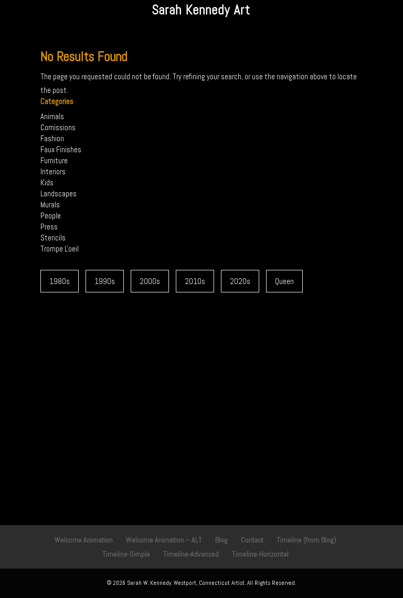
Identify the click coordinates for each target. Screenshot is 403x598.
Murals (50, 204)
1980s (59, 281)
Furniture (54, 160)
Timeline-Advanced (191, 554)
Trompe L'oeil (59, 249)
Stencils (53, 238)
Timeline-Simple (126, 554)
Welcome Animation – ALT (164, 539)
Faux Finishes (60, 149)
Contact (252, 539)
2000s (150, 281)
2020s (240, 281)
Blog (221, 539)
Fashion (52, 138)
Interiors (53, 171)
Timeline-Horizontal (260, 554)
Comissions (58, 127)
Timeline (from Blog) (306, 539)
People (50, 216)
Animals (52, 116)
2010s (195, 281)
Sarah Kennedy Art (201, 10)
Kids (47, 182)
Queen (284, 281)
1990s (104, 281)
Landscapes (58, 193)
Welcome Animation (84, 539)
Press (49, 227)
